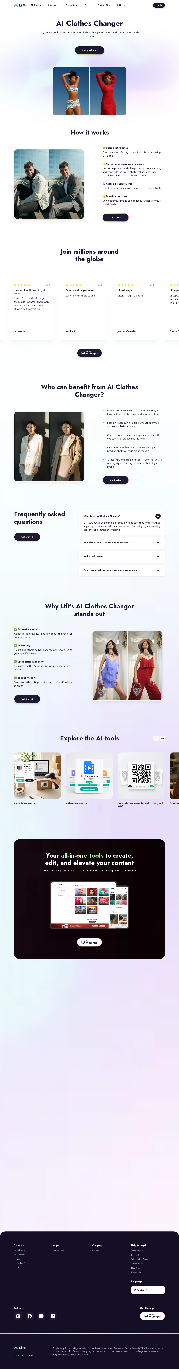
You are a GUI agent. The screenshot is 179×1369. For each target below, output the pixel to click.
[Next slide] (162, 738)
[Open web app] (89, 353)
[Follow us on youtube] (41, 1316)
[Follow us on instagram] (18, 1316)
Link (26, 285)
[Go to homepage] (20, 5)
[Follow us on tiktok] (53, 1316)
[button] (122, 522)
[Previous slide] (156, 738)
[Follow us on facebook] (30, 1316)
